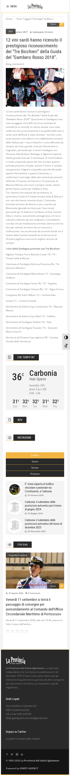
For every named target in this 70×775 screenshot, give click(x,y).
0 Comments (34, 593)
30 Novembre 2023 (37, 531)
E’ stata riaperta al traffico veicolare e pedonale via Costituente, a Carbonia (39, 487)
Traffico (35, 455)
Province (35, 473)
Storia (35, 461)
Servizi (34, 467)
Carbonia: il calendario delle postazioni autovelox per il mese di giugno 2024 (43, 505)
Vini (11, 31)
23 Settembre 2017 (18, 32)
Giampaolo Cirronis (43, 32)
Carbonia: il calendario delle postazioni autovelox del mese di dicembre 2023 (43, 523)
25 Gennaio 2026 (36, 495)
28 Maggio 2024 (35, 513)
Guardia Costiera (18, 555)
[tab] (35, 455)
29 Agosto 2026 (16, 593)
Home (9, 18)
